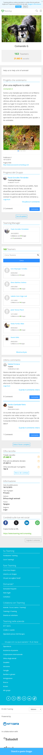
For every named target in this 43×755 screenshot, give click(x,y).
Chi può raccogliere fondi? (12, 578)
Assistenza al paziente (10, 650)
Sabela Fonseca (14, 364)
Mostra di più (21, 352)
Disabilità (6, 662)
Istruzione (6, 666)
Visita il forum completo (21, 444)
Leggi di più (6, 199)
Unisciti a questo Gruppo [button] (21, 751)
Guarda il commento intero (29, 390)
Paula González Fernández (18, 177)
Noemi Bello (15, 337)
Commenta (34, 209)
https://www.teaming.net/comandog (17, 533)
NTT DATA (7, 626)
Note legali (6, 593)
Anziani (5, 686)
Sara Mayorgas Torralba (19, 269)
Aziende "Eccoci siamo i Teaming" (14, 607)
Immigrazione (7, 678)
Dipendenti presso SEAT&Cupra (14, 634)
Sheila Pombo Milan (17, 324)
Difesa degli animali (9, 658)
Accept (18, 6)
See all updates (21, 216)
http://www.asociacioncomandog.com (16, 165)
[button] (39, 138)
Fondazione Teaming (10, 556)
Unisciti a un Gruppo (10, 574)
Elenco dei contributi (21, 473)
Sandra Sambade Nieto (17, 404)
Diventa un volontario (10, 615)
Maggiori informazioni (34, 4)
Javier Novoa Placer (17, 310)
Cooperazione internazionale (13, 654)
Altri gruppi (6, 690)
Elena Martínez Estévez (18, 282)
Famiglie (6, 670)
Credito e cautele (9, 630)
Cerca (21, 261)
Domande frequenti (9, 589)
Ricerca (5, 682)
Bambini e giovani (9, 674)
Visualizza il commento (31, 202)
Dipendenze (7, 646)
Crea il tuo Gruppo (9, 570)
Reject (25, 6)
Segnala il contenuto (33, 540)
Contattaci (6, 597)
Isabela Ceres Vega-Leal (19, 296)
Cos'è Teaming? (8, 560)
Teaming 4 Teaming (10, 611)
